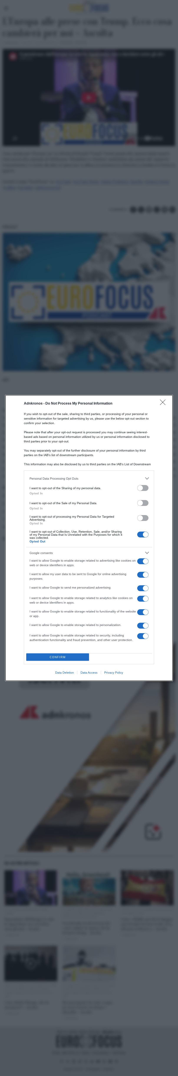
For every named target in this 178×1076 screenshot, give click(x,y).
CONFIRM (58, 657)
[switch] (142, 488)
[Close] (164, 404)
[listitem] (89, 478)
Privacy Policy (113, 672)
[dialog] (89, 538)
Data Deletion (64, 672)
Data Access (89, 672)
